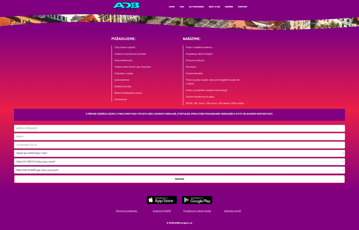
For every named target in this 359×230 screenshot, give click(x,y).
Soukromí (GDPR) (162, 210)
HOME (172, 7)
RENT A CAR (214, 7)
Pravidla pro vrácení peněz (197, 210)
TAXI (182, 7)
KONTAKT (243, 7)
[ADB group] (126, 7)
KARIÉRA (229, 7)
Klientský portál (232, 210)
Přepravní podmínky (126, 210)
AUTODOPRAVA (196, 7)
